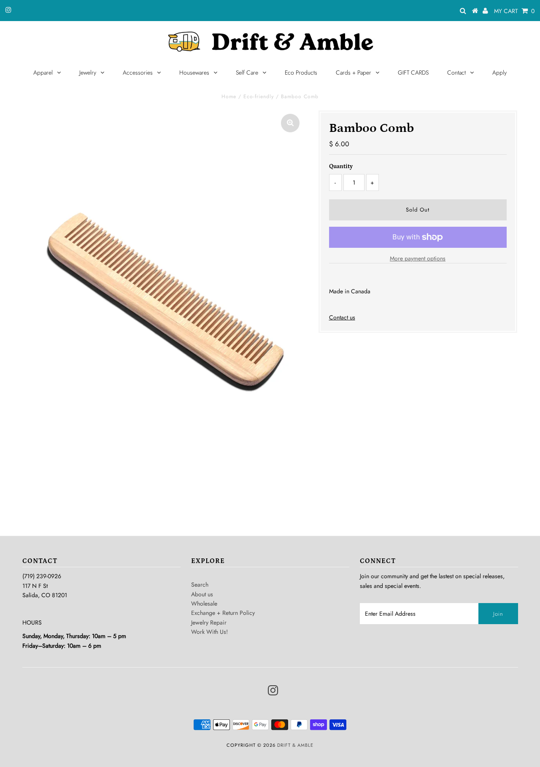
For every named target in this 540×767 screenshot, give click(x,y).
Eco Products (301, 72)
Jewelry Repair (209, 622)
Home (228, 96)
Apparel (43, 72)
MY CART (514, 11)
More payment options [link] (418, 258)
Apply (499, 72)
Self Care (247, 72)
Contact (456, 72)
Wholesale (204, 603)
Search (199, 584)
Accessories (138, 72)
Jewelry (87, 72)
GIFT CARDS (413, 72)
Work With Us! (209, 632)
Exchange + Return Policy (223, 613)
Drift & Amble (295, 745)
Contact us (342, 317)
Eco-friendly (258, 96)
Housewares (194, 72)
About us (202, 594)
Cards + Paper (353, 72)
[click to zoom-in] (290, 123)
